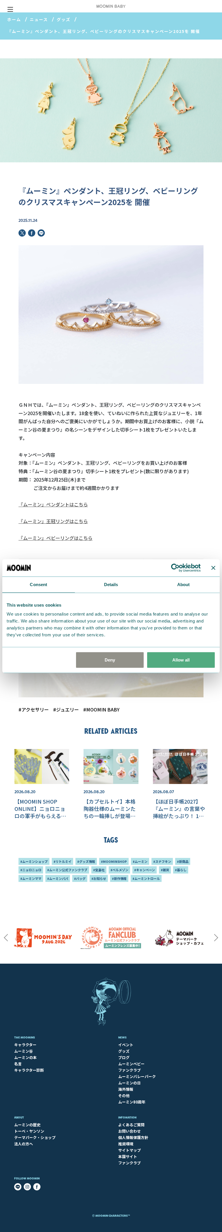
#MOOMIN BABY (101, 709)
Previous (6, 937)
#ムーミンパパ (57, 878)
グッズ (64, 19)
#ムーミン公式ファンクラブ (67, 869)
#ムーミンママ (30, 878)
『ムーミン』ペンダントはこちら (53, 504)
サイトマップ (129, 1150)
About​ (19, 1117)
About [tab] (183, 584)
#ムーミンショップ (34, 861)
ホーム (14, 19)
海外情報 (125, 1089)
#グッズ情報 (86, 861)
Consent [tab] (38, 584)
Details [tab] (111, 584)
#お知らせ (98, 878)
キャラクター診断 (29, 1070)
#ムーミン (140, 861)
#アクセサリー (33, 709)
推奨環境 (125, 1143)
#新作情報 (119, 878)
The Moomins (24, 1037)
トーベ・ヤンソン (29, 1131)
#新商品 (182, 861)
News (122, 1037)
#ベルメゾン (119, 869)
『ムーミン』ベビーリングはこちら (55, 537)
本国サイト (127, 1156)
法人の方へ (23, 1143)
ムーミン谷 (23, 1051)
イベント (125, 1044)
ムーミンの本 (25, 1057)
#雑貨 (165, 869)
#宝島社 (99, 869)
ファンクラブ (129, 1070)
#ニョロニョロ (30, 869)
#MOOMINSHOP (114, 861)
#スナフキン (162, 861)
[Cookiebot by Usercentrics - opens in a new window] (175, 567)
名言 (18, 1063)
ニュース (39, 19)
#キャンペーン (144, 869)
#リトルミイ (62, 861)
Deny (110, 659)
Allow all (181, 659)
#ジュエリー (66, 709)
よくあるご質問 (131, 1124)
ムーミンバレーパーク (137, 1076)
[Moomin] (111, 6)
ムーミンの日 (129, 1082)
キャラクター (25, 1044)
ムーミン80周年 (131, 1101)
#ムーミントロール (146, 878)
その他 (124, 1095)
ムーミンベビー (131, 1063)
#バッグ (80, 878)
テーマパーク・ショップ (35, 1137)
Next (216, 937)
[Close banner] (213, 568)
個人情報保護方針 (133, 1137)
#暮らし (180, 869)
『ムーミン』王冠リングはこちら (53, 521)
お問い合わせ (129, 1131)
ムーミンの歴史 (27, 1124)
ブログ (124, 1057)
